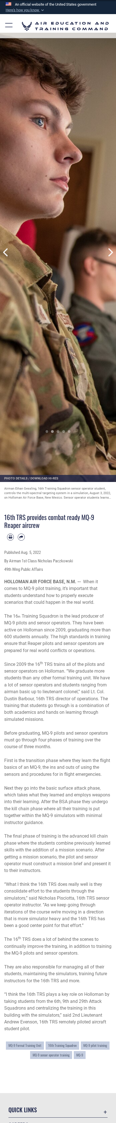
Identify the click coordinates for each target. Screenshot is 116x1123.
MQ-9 (79, 1055)
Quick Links (22, 1110)
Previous (6, 252)
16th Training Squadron (62, 1045)
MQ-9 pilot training (95, 1045)
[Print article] (10, 537)
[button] (25, 10)
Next (110, 252)
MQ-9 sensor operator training (51, 1055)
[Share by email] (21, 537)
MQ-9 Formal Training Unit (24, 1045)
